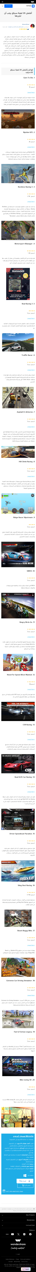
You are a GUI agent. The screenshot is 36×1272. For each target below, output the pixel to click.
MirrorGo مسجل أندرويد (23, 1137)
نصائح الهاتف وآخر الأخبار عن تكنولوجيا (16, 27)
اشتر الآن (28, 1185)
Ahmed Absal (25, 24)
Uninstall (10, 1261)
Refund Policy (17, 1261)
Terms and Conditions (25, 1259)
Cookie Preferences (10, 1259)
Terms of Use (24, 1261)
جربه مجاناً (22, 1181)
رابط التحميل (31, 92)
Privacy (17, 1259)
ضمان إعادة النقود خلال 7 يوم (14, 1191)
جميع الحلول (29, 1209)
